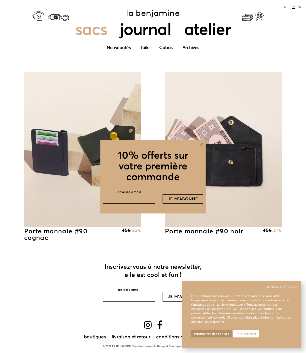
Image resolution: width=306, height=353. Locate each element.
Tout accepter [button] (246, 334)
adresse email (129, 192)
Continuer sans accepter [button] (282, 287)
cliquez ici (217, 322)
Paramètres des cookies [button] (211, 334)
